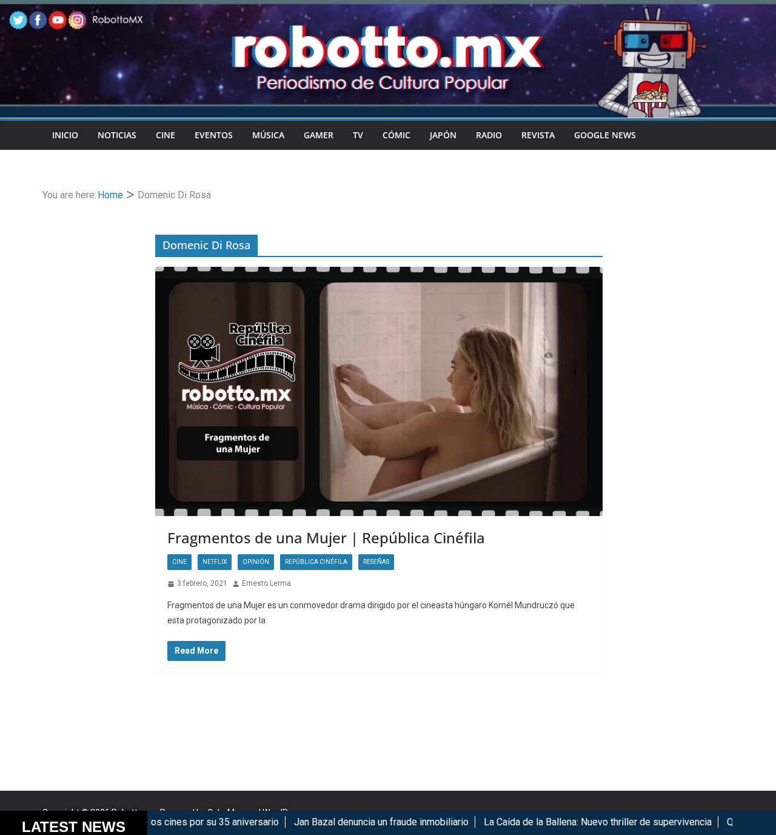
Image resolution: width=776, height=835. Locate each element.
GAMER (318, 135)
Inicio (65, 135)
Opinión (255, 561)
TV (358, 135)
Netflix (214, 561)
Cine (165, 135)
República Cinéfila (316, 561)
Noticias (117, 135)
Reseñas (376, 561)
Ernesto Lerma (266, 583)
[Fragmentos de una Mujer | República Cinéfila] (379, 391)
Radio (489, 135)
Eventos (214, 135)
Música (268, 135)
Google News (605, 135)
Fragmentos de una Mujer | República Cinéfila (326, 538)
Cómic (396, 135)
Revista (538, 135)
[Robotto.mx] (388, 8)
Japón (443, 135)
